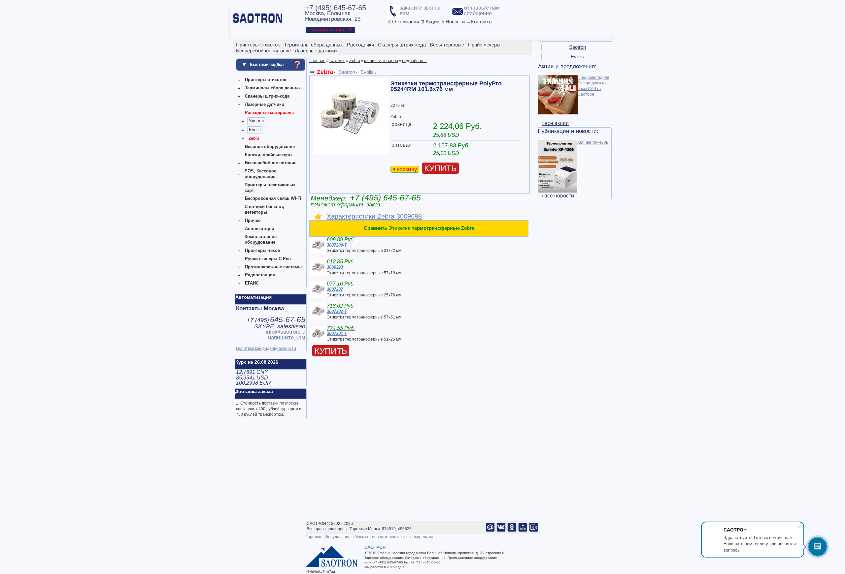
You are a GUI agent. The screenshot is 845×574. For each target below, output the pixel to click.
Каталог (337, 60)
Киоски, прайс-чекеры (268, 154)
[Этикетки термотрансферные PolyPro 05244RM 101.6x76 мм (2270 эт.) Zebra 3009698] (351, 152)
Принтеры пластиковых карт (270, 187)
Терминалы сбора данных (273, 87)
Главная (317, 60)
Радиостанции (260, 274)
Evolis (255, 129)
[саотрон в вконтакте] (501, 531)
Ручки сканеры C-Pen (268, 258)
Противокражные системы (273, 266)
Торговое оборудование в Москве (337, 536)
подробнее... (414, 60)
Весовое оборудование (270, 146)
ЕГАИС (252, 283)
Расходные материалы (269, 112)
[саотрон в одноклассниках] (512, 531)
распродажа (421, 536)
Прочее (252, 220)
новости (379, 536)
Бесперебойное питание (270, 162)
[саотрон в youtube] (523, 531)
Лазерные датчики (264, 104)
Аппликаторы (259, 228)
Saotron (256, 120)
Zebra (254, 138)
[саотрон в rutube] (534, 531)
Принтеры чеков (262, 250)
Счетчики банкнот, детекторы (264, 209)
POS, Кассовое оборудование (260, 173)
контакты (398, 536)
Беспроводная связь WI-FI (273, 198)
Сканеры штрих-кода (267, 96)
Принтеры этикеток (265, 79)
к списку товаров (381, 60)
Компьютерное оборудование (261, 239)
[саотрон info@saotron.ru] (490, 531)
